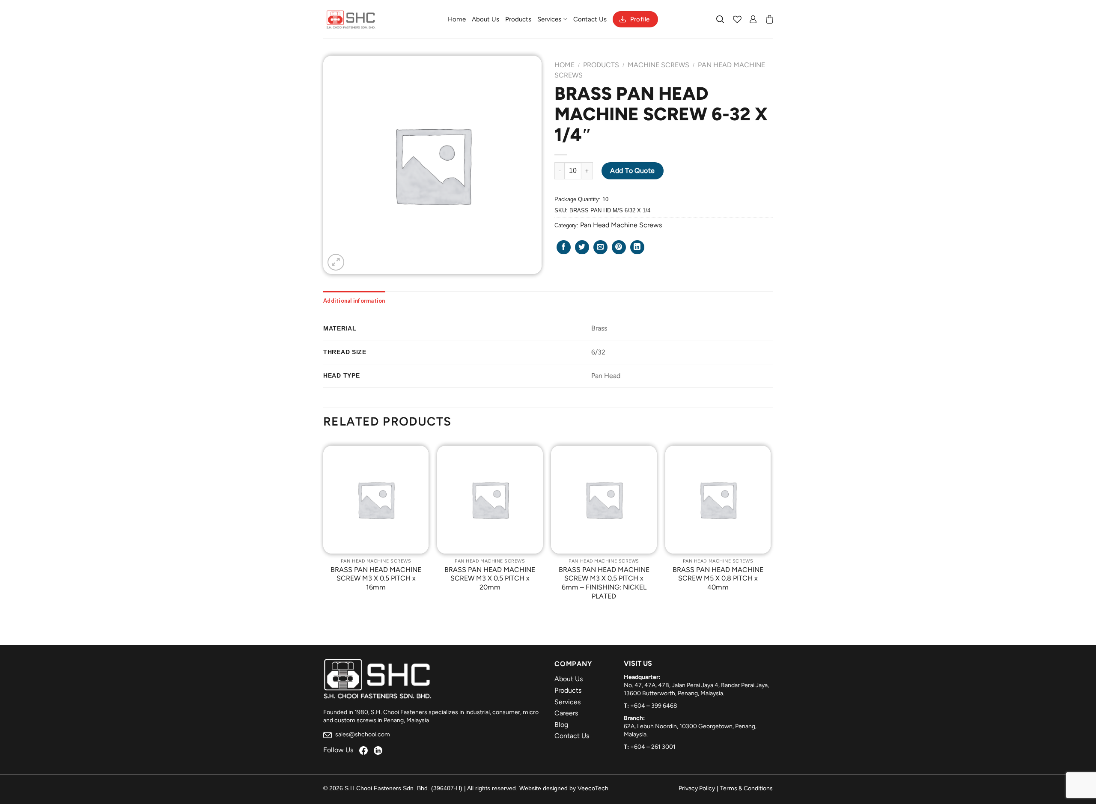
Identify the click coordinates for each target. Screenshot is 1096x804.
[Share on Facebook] (564, 247)
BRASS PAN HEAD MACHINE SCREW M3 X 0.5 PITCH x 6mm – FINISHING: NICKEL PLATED (604, 583)
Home (457, 19)
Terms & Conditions (746, 788)
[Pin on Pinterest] (619, 247)
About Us (485, 19)
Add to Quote (632, 171)
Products (518, 19)
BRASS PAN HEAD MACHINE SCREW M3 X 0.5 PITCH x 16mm (376, 579)
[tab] (354, 300)
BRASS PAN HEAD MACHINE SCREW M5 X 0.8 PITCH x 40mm (718, 579)
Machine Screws (658, 65)
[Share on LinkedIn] (637, 247)
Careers (566, 713)
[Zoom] (336, 262)
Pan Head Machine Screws (621, 225)
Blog (561, 725)
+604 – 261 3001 (653, 746)
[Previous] (323, 530)
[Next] (770, 530)
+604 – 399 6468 (653, 705)
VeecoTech (593, 788)
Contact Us (590, 19)
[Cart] (769, 19)
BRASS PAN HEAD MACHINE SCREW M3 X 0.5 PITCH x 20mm (489, 579)
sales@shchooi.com (362, 734)
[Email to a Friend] (600, 247)
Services (549, 19)
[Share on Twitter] (582, 247)
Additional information (354, 300)
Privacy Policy (697, 788)
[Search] (720, 19)
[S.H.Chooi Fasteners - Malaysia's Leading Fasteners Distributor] (351, 19)
